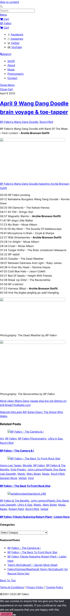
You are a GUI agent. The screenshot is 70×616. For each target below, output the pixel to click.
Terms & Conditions (12, 587)
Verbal (22, 478)
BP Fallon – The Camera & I (17, 450)
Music (11, 69)
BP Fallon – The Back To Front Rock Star (25, 485)
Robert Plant (16, 509)
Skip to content (9, 2)
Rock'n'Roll (46, 121)
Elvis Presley (18, 469)
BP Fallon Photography (32, 438)
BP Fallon (11, 438)
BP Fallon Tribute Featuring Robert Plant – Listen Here (35, 516)
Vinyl (31, 478)
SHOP (11, 61)
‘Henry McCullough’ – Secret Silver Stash (32, 564)
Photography (15, 73)
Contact (12, 78)
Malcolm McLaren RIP (13, 412)
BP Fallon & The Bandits (14, 500)
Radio (3, 509)
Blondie (27, 465)
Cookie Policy (54, 587)
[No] (14, 614)
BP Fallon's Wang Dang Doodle (19, 121)
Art (2, 438)
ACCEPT (6, 614)
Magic (21, 473)
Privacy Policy (35, 587)
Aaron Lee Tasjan (10, 465)
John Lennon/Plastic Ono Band (46, 469)
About (11, 65)
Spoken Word (8, 478)
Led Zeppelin (8, 473)
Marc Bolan (34, 473)
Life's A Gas (55, 438)
